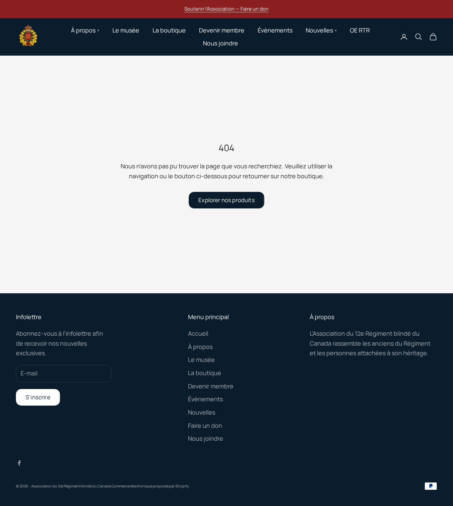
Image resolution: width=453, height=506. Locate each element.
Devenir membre (221, 30)
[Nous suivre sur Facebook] (19, 463)
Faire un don (205, 425)
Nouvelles (201, 412)
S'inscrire (38, 397)
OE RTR (360, 30)
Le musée (125, 30)
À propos (200, 347)
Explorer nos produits (226, 200)
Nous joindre (220, 43)
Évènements (275, 30)
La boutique (169, 30)
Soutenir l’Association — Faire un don (226, 8)
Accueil (198, 333)
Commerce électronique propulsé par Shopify (150, 485)
